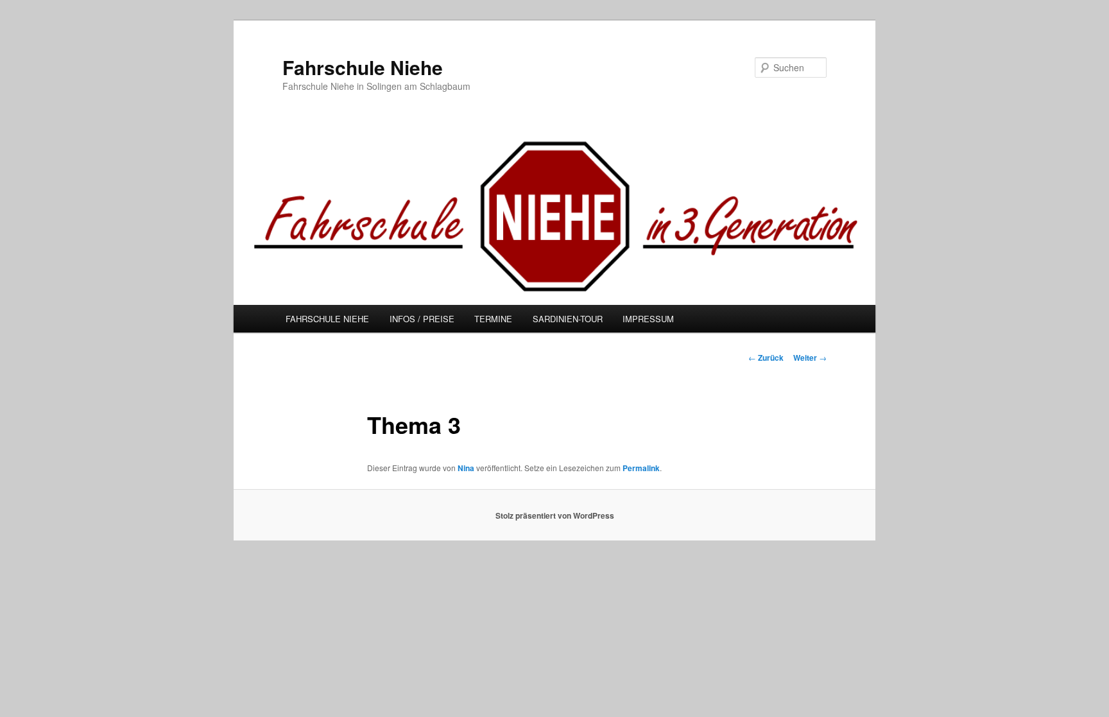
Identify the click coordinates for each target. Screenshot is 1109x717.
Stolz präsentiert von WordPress (554, 515)
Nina (466, 468)
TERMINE (493, 319)
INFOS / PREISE (422, 319)
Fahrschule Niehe (362, 67)
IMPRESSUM (648, 319)
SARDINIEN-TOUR (568, 319)
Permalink (641, 468)
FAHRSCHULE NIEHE (327, 319)
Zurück (766, 357)
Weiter (810, 357)
